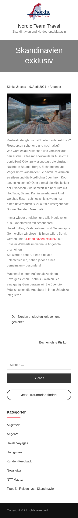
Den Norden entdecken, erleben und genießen (36, 319)
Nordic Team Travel (39, 26)
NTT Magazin (16, 479)
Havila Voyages (17, 443)
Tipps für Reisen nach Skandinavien (31, 488)
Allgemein (13, 425)
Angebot (55, 86)
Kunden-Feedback (19, 461)
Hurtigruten (14, 452)
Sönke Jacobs (16, 86)
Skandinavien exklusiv (41, 239)
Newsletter (14, 470)
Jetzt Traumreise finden (39, 395)
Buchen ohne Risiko (52, 342)
